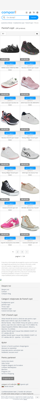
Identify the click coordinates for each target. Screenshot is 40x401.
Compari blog (6, 294)
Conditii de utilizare (25, 392)
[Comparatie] (30, 12)
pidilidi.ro (10, 100)
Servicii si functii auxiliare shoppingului (15, 346)
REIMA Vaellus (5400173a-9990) (10, 67)
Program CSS (6, 371)
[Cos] (33, 12)
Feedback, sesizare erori (10, 352)
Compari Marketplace (9, 367)
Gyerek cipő (24, 384)
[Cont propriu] (37, 12)
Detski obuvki (9, 386)
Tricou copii (5, 307)
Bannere (4, 369)
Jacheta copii (6, 305)
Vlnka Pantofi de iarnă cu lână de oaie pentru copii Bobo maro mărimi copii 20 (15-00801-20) (19, 320)
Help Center (6, 363)
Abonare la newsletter (9, 348)
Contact (4, 292)
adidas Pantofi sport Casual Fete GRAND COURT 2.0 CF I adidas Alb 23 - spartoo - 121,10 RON (19, 336)
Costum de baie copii (9, 311)
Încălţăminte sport (8, 302)
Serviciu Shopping (8, 374)
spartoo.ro (30, 65)
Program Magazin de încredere (12, 365)
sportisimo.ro (10, 65)
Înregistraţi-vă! (8, 378)
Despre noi (5, 289)
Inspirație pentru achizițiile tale (12, 350)
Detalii (10, 69)
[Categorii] (26, 12)
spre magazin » (10, 63)
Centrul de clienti (7, 361)
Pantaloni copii (7, 309)
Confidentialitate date (9, 392)
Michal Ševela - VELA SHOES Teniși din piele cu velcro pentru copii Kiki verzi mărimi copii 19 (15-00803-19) (20, 324)
